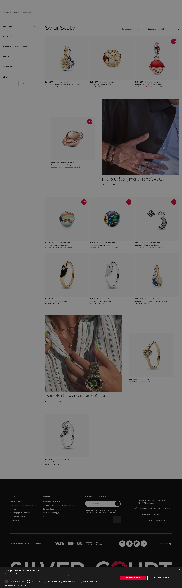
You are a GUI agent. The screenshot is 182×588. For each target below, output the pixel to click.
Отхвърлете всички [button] (161, 577)
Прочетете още (44, 578)
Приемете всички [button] (133, 577)
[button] (15, 585)
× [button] (179, 569)
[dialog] (91, 577)
